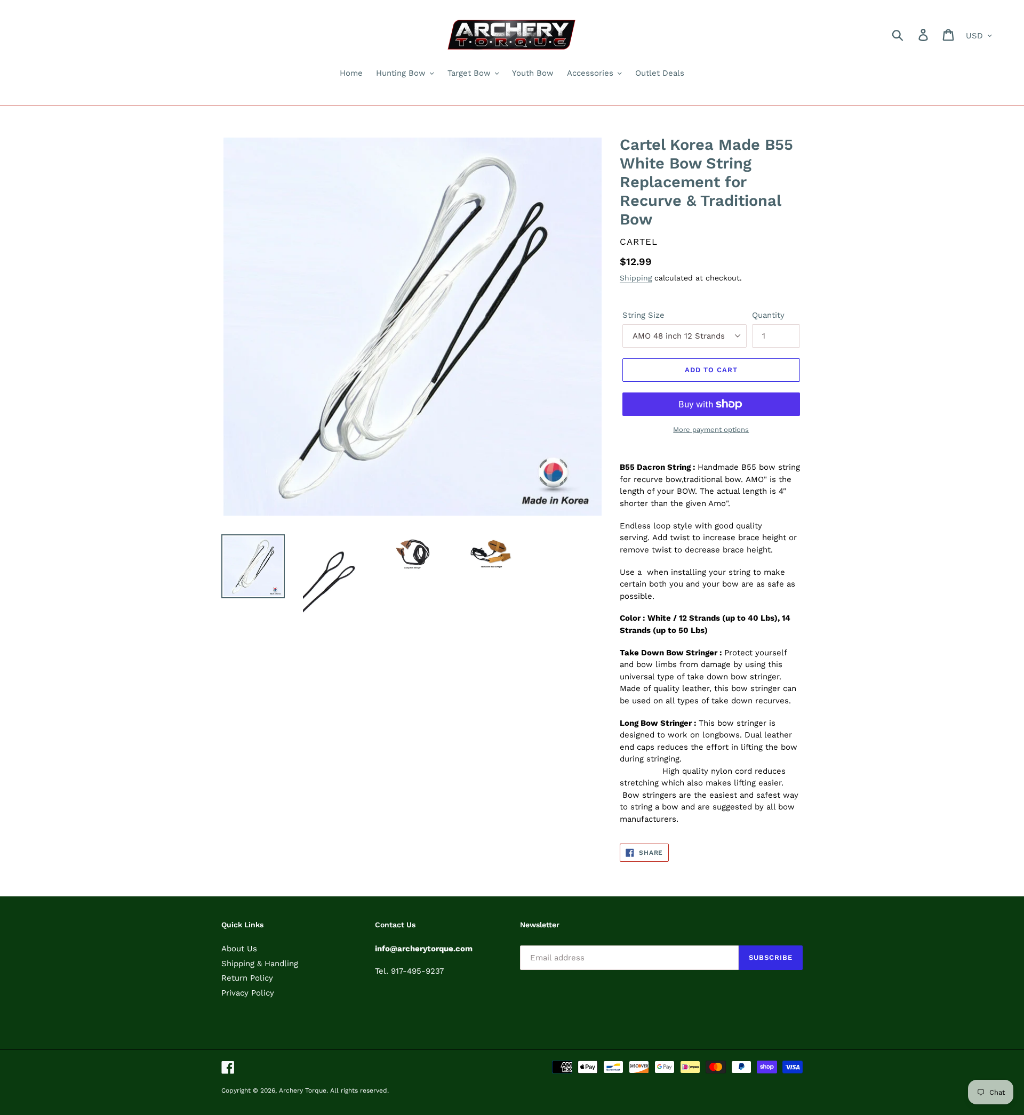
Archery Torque (302, 1090)
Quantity (768, 315)
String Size (643, 315)
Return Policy (247, 978)
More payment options (711, 430)
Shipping (636, 278)
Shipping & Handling (259, 963)
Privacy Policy (247, 993)
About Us (239, 948)
